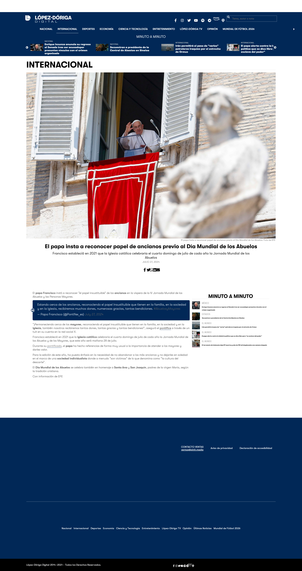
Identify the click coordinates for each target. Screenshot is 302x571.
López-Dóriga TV (191, 29)
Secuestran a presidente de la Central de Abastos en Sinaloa (129, 49)
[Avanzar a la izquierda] (27, 47)
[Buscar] (297, 29)
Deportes (88, 29)
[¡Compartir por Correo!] (158, 270)
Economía (106, 29)
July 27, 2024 (94, 314)
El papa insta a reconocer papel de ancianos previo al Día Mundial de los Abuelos (151, 246)
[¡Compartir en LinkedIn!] (154, 270)
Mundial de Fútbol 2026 (238, 29)
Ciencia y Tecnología (133, 29)
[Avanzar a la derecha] (294, 29)
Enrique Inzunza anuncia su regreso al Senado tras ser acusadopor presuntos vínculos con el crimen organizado (68, 49)
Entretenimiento (164, 29)
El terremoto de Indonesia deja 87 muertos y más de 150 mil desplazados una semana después (234, 345)
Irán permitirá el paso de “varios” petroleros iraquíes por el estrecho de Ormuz (198, 48)
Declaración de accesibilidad (256, 448)
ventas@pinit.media (192, 449)
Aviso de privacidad (222, 448)
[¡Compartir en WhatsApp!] (151, 270)
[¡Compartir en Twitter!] (148, 270)
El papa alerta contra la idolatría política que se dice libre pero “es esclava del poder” (262, 48)
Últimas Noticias (203, 528)
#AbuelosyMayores (167, 308)
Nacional (46, 29)
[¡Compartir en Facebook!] (145, 270)
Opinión (212, 29)
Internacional (67, 29)
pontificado (54, 346)
